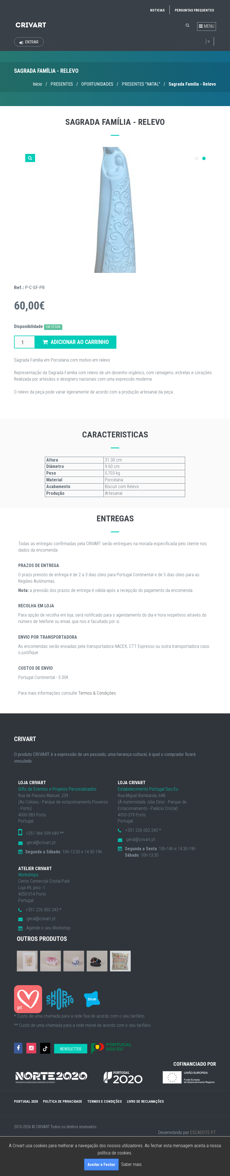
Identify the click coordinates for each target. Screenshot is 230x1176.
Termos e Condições (104, 1102)
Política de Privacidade (62, 1102)
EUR (53, 42)
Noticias (157, 10)
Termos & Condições (97, 693)
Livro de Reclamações (145, 1102)
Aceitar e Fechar (101, 1164)
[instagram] (31, 1048)
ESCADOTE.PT (203, 1132)
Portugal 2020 (26, 1102)
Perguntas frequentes (194, 10)
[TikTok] (45, 1048)
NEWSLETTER (70, 1049)
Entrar (31, 42)
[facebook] (18, 1048)
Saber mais (131, 1164)
